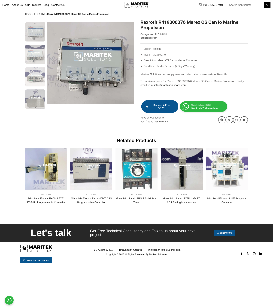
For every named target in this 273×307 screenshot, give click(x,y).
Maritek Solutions (158, 254)
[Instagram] (254, 253)
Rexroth (152, 37)
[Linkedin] (260, 253)
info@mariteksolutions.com (170, 85)
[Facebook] (241, 253)
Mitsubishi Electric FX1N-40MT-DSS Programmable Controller (91, 200)
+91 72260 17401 (213, 4)
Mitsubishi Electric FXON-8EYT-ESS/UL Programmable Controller (46, 200)
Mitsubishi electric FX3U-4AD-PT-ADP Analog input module (182, 200)
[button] (222, 119)
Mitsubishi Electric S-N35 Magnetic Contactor (226, 200)
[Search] (267, 5)
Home (28, 14)
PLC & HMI (39, 14)
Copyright (111, 254)
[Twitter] (248, 253)
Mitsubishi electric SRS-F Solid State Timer (136, 200)
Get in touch (161, 121)
